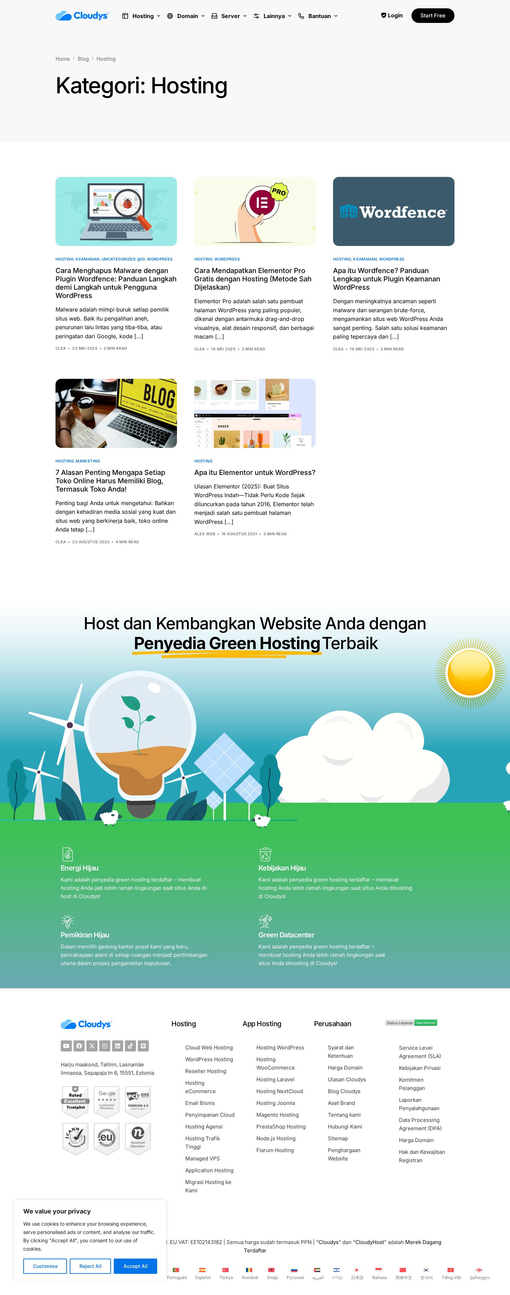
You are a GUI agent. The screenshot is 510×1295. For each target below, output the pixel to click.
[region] (90, 1240)
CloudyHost (369, 1242)
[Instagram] (104, 1045)
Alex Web (204, 533)
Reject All (90, 1266)
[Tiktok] (130, 1045)
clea (61, 348)
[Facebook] (79, 1045)
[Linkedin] (117, 1045)
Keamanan (88, 259)
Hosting (65, 259)
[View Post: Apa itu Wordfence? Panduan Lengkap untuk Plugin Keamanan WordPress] (393, 211)
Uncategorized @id (123, 259)
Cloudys (328, 1242)
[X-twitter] (91, 1045)
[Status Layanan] (411, 1024)
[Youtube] (66, 1045)
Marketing (88, 461)
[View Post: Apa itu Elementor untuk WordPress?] (255, 413)
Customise (45, 1266)
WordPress (159, 259)
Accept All (136, 1266)
